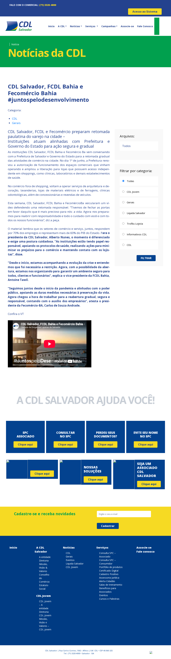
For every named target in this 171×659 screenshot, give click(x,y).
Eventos (70, 560)
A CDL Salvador (41, 549)
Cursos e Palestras (109, 598)
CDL (14, 119)
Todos (126, 146)
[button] (62, 26)
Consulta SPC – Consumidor (107, 561)
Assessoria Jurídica (109, 577)
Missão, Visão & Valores (43, 567)
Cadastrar (108, 526)
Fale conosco (145, 551)
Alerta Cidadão (107, 581)
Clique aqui (25, 444)
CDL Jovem (43, 596)
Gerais (16, 123)
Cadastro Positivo (108, 574)
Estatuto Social (43, 587)
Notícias (69, 547)
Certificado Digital (108, 570)
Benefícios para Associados (107, 590)
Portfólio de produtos (111, 567)
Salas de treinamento (110, 584)
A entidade (45, 557)
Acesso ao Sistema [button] (144, 11)
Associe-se (127, 26)
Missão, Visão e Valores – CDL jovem (45, 624)
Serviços (102, 547)
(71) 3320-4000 (47, 5)
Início (13, 547)
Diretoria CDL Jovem (45, 613)
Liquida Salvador (74, 563)
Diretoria (44, 560)
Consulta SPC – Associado (107, 554)
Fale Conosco (145, 26)
